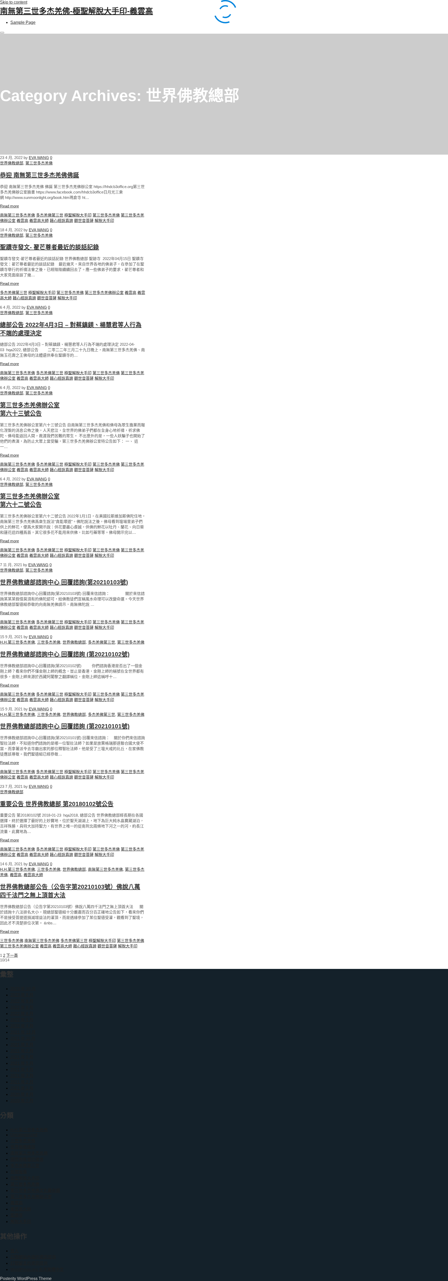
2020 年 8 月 (21, 1094)
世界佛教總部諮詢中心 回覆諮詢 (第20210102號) (65, 654)
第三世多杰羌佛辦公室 (104, 292)
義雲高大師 (39, 220)
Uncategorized (23, 1135)
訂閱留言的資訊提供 (29, 1263)
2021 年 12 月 (23, 1032)
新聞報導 (18, 1172)
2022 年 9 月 (21, 1001)
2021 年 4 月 (21, 1069)
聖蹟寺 (16, 1215)
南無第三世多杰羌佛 (17, 215)
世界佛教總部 (11, 163)
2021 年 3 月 (21, 1076)
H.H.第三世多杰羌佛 (17, 642)
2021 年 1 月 (21, 1088)
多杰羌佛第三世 (49, 215)
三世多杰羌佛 (48, 642)
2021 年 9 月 (21, 1044)
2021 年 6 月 (21, 1057)
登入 (14, 1251)
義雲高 (22, 220)
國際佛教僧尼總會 (27, 1159)
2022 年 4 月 (21, 1026)
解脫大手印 (104, 220)
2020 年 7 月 (21, 1100)
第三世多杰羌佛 (39, 163)
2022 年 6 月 (21, 1013)
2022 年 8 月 (21, 1007)
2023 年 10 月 (23, 989)
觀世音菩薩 (84, 220)
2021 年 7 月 (21, 1051)
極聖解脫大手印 (78, 215)
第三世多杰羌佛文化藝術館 (35, 1190)
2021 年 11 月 (22, 1038)
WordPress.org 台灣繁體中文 (37, 1269)
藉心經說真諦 (61, 220)
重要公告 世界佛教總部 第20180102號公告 (57, 804)
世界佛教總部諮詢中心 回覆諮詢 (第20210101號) (65, 726)
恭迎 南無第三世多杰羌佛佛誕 (39, 175)
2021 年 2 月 (21, 1082)
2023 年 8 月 (21, 995)
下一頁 (12, 955)
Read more (9, 206)
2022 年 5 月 (21, 1020)
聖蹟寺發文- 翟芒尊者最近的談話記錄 (49, 247)
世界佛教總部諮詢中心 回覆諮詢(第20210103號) (64, 582)
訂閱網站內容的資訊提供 (33, 1257)
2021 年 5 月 (21, 1063)
